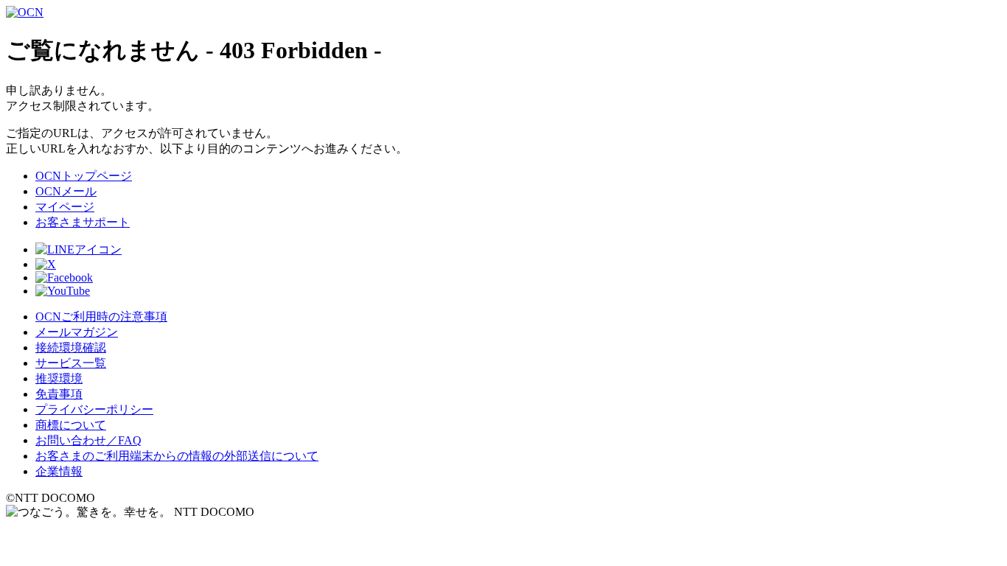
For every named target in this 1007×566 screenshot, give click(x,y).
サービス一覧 (70, 363)
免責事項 (59, 394)
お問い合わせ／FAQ (88, 440)
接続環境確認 (70, 347)
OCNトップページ (83, 176)
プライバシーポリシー (94, 409)
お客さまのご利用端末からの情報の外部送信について (176, 456)
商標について (70, 425)
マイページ (64, 206)
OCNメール (66, 191)
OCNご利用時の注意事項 (101, 316)
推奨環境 (59, 378)
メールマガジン (76, 332)
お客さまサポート (82, 222)
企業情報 (59, 471)
